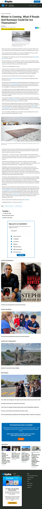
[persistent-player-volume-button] (6, 5)
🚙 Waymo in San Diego (7, 217)
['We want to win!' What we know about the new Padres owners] (16, 448)
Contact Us (29, 479)
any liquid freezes (15, 194)
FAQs (28, 481)
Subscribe (21, 255)
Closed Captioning (30, 477)
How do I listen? (30, 483)
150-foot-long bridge (14, 84)
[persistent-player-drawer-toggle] (40, 5)
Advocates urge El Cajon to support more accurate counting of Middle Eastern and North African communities (36, 460)
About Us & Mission (16, 475)
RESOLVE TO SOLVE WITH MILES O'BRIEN (10, 368)
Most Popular (4, 373)
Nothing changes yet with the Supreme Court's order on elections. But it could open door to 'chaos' (6, 458)
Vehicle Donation (16, 506)
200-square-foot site (14, 99)
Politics (3, 452)
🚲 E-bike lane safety (6, 213)
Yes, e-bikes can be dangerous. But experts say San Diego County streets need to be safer (20, 399)
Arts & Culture (14, 452)
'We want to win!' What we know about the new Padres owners (14, 410)
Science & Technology (5, 13)
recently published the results (8, 189)
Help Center (29, 487)
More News (5, 444)
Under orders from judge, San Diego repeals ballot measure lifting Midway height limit (20, 407)
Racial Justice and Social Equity (35, 453)
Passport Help (29, 485)
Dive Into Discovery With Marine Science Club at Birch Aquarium (15, 336)
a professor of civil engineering (14, 78)
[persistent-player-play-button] (3, 5)
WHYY (21, 202)
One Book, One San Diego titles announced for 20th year (13, 304)
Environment (23, 452)
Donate (21, 439)
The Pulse (27, 199)
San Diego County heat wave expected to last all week (13, 403)
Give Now (37, 1)
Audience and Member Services (32, 475)
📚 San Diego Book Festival (8, 215)
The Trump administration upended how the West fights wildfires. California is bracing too (21, 414)
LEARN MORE (12, 503)
